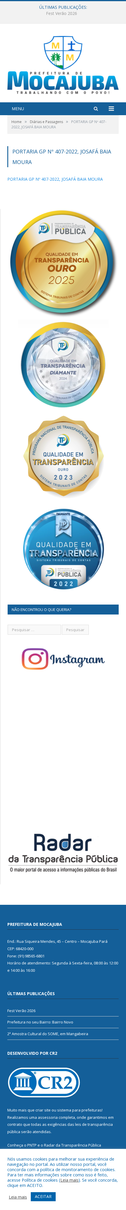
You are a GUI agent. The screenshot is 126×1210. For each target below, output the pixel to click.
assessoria (48, 1117)
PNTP (32, 1145)
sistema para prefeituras (79, 1110)
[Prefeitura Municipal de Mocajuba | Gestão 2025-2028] (63, 63)
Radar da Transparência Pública (72, 1145)
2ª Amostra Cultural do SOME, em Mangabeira (47, 1033)
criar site (43, 1110)
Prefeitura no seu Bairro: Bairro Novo (61, 13)
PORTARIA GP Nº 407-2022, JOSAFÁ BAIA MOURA (55, 179)
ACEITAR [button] (43, 1196)
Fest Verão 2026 (21, 1010)
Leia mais (69, 1180)
